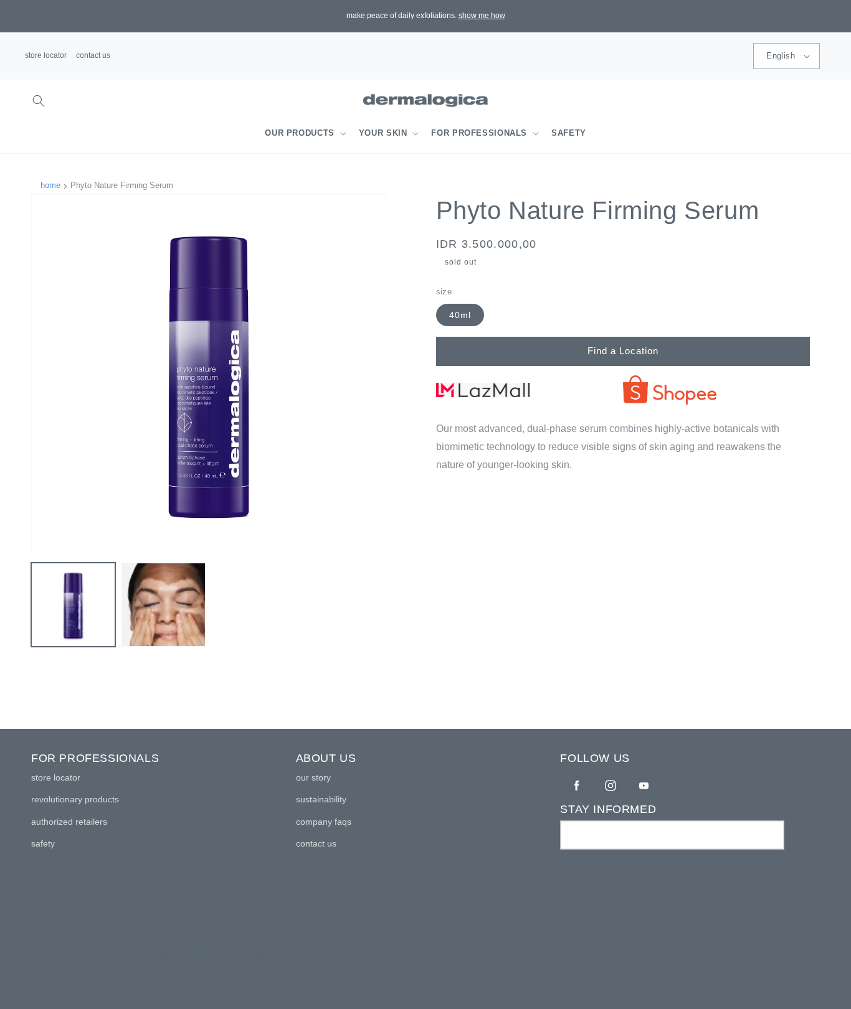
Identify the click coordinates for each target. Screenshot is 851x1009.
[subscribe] (770, 835)
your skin (383, 133)
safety (43, 843)
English (780, 55)
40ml (460, 315)
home (50, 185)
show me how (482, 15)
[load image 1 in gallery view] (73, 605)
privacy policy (106, 975)
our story (313, 777)
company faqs (323, 822)
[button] (38, 101)
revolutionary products (75, 799)
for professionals (479, 133)
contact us (93, 55)
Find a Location (622, 350)
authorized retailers (69, 822)
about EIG (51, 975)
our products (300, 133)
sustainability (321, 799)
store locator (46, 55)
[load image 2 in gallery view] (163, 605)
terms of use (167, 975)
